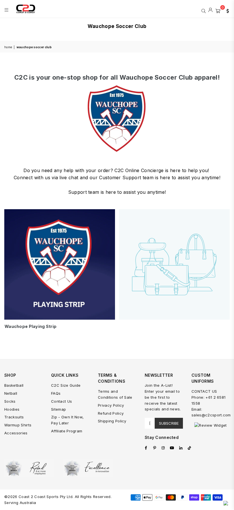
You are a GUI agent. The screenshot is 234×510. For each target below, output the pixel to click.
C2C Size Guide (65, 385)
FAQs (55, 393)
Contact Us (61, 401)
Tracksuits (14, 417)
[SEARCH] (203, 10)
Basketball (13, 385)
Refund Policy (111, 413)
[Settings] (226, 10)
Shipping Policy (112, 421)
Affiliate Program (66, 431)
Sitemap (58, 409)
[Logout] (210, 10)
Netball (10, 393)
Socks (10, 401)
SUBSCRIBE (169, 423)
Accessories (16, 433)
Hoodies (11, 409)
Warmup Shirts (17, 425)
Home (8, 47)
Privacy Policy (111, 405)
